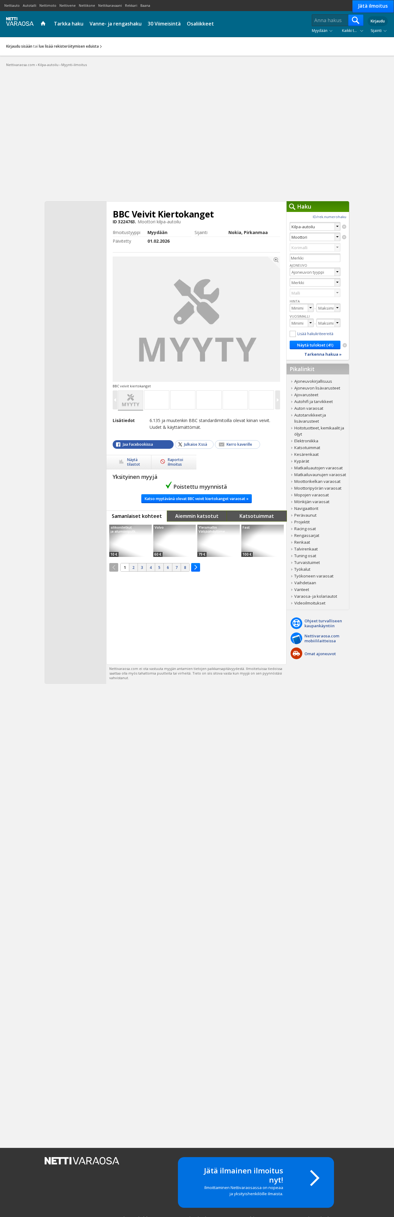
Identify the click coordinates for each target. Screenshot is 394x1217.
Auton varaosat (308, 408)
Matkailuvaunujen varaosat (320, 474)
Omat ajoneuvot (320, 653)
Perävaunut (305, 515)
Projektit (302, 522)
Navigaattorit (306, 508)
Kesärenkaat (306, 454)
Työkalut (302, 569)
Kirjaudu (378, 21)
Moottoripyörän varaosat (317, 488)
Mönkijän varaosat (311, 501)
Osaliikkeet (200, 23)
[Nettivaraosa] (18, 23)
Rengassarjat (306, 535)
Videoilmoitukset (309, 603)
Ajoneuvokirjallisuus (313, 381)
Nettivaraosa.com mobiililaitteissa (321, 638)
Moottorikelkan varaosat (317, 481)
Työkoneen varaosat (313, 576)
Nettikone (87, 5)
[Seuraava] (195, 567)
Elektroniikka (306, 441)
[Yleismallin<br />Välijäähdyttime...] (218, 541)
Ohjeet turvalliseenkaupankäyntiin (323, 623)
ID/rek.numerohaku (329, 216)
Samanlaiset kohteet (137, 516)
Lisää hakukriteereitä (315, 333)
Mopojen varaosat (311, 495)
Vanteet (301, 589)
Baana (145, 5)
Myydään (320, 30)
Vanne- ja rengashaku (116, 23)
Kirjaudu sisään (19, 46)
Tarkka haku (68, 23)
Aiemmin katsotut (197, 516)
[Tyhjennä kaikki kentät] (344, 345)
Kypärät (301, 461)
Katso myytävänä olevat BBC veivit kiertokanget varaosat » (196, 498)
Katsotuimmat (256, 516)
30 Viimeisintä (164, 23)
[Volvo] (174, 541)
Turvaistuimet (307, 562)
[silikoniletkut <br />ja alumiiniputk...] (130, 541)
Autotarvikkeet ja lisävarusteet (310, 418)
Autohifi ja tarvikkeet (313, 401)
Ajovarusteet (306, 394)
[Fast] (262, 541)
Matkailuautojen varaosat (318, 468)
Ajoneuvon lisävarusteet (317, 388)
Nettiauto (12, 5)
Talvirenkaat (306, 549)
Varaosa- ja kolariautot (315, 596)
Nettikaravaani (110, 5)
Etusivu (44, 24)
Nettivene (67, 5)
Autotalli (29, 5)
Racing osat (305, 528)
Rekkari (131, 5)
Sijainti (376, 30)
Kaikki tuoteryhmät (354, 30)
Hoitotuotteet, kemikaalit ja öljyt (319, 431)
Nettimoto (47, 5)
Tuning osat (305, 555)
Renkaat (302, 542)
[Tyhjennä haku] (344, 226)
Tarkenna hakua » (323, 354)
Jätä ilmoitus (373, 5)
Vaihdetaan (305, 582)
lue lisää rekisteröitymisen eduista (69, 46)
